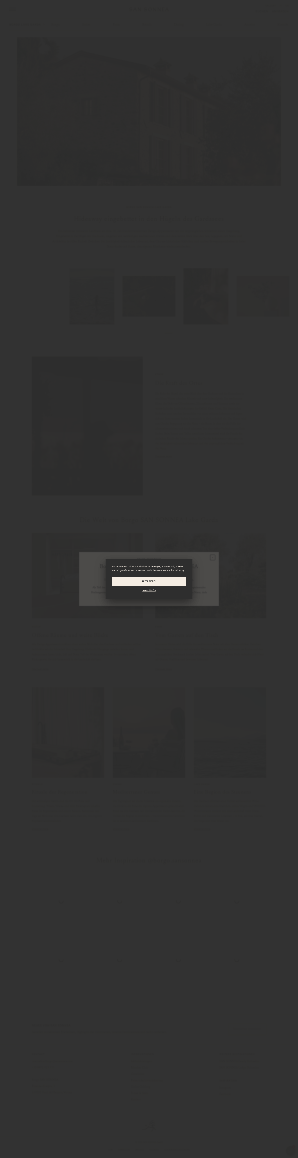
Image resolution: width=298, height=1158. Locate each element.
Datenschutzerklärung (174, 571)
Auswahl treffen (149, 590)
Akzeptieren (149, 581)
